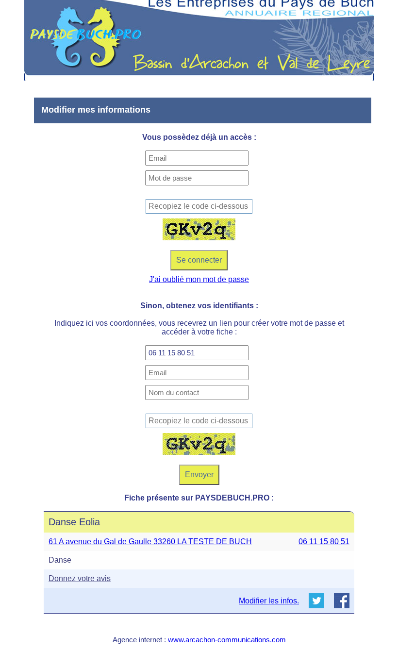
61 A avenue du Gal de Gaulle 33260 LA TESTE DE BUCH (150, 541)
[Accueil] (199, 40)
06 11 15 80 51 (323, 541)
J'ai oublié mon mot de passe (199, 279)
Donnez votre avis (80, 578)
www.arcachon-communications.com (227, 639)
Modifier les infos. (269, 601)
